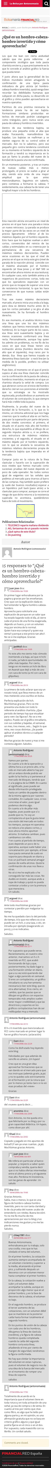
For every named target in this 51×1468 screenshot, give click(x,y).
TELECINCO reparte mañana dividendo (28, 525)
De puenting (14, 534)
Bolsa (5, 27)
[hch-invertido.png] (25, 510)
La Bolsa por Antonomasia (24, 3)
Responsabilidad (26, 1463)
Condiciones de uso (10, 1463)
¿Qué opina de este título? (21, 531)
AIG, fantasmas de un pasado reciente (28, 528)
